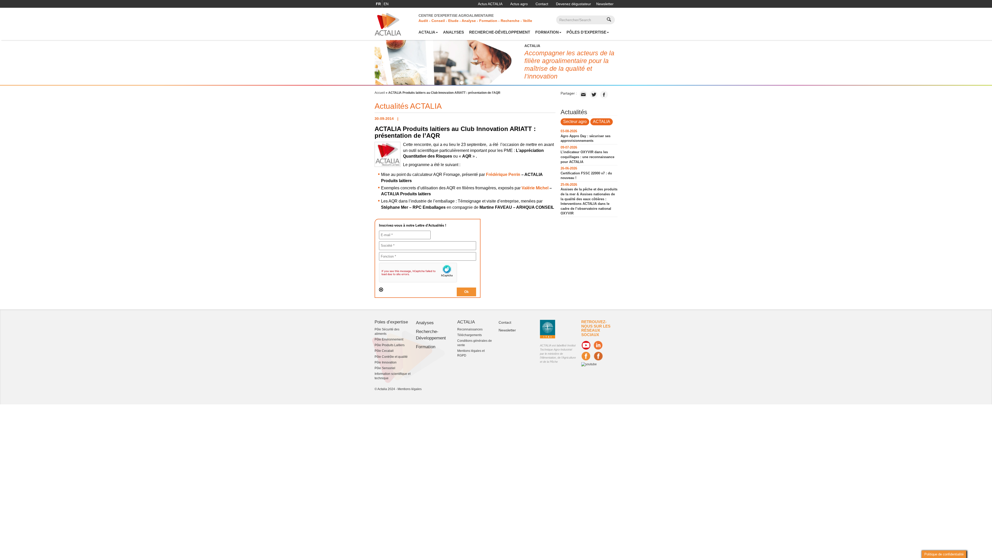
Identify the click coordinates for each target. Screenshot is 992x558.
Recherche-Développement (499, 32)
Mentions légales (410, 389)
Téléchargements (469, 335)
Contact (542, 4)
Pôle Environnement (389, 339)
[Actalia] (388, 24)
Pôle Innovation (386, 362)
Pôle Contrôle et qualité (391, 357)
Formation (547, 32)
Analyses (453, 32)
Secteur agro (575, 121)
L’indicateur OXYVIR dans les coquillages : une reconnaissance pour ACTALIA (587, 157)
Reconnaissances (470, 329)
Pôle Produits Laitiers (390, 345)
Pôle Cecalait (384, 351)
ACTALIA (427, 32)
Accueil (380, 93)
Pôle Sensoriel (385, 368)
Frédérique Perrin (503, 174)
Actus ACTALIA (490, 4)
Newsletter (605, 4)
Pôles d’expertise (586, 32)
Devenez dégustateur (573, 4)
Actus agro (519, 4)
